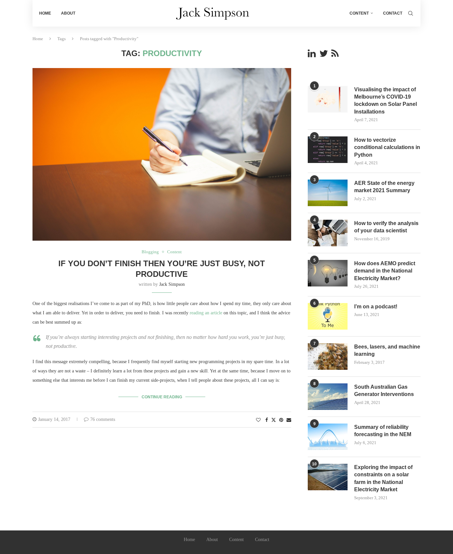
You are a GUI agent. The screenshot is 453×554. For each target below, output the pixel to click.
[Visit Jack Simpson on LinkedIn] (312, 55)
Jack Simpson (172, 284)
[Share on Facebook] (266, 420)
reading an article (206, 312)
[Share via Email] (289, 420)
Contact (392, 13)
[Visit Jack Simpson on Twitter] (323, 55)
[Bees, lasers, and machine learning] (328, 356)
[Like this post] (258, 420)
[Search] (410, 13)
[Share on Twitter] (273, 420)
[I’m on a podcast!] (328, 316)
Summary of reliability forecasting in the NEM (382, 430)
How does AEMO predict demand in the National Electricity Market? (384, 271)
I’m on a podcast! (375, 306)
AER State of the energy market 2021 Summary (384, 186)
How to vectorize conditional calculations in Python (387, 147)
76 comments (102, 419)
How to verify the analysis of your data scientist (386, 226)
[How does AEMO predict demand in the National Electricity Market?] (328, 273)
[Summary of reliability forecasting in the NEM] (328, 437)
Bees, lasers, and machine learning (387, 350)
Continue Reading (162, 397)
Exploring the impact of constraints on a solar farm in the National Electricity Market (383, 478)
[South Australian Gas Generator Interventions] (328, 396)
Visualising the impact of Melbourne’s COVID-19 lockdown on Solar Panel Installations (385, 101)
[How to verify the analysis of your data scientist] (328, 233)
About (68, 13)
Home (45, 13)
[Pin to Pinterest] (281, 420)
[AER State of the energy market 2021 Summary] (328, 193)
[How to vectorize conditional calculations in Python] (328, 149)
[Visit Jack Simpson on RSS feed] (335, 55)
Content (359, 13)
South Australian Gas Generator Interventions (384, 390)
